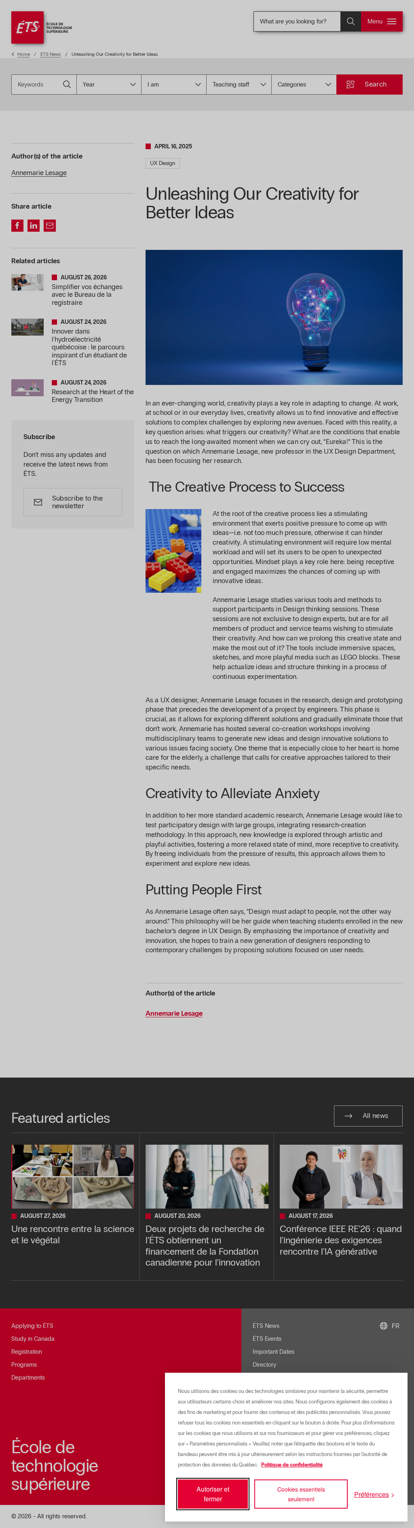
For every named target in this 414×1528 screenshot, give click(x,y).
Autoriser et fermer (212, 1493)
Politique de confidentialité (292, 1465)
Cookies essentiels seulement (301, 1494)
